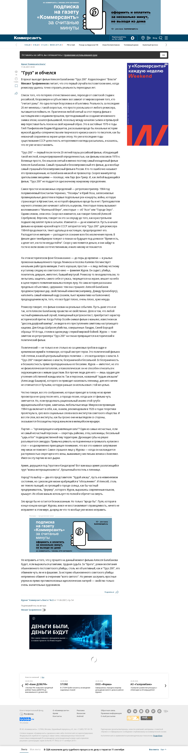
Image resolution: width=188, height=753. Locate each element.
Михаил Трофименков (31, 609)
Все (43, 677)
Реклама (81, 710)
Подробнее (157, 735)
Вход (155, 38)
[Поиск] (161, 38)
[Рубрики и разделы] (166, 38)
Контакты (57, 716)
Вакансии (81, 713)
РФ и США (71, 45)
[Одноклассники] (147, 711)
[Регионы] (143, 38)
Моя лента (35, 749)
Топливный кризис (131, 45)
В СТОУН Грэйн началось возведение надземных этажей (75, 688)
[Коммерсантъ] (27, 38)
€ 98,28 (36, 45)
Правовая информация (111, 713)
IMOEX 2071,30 (56, 45)
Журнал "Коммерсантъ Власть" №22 (37, 600)
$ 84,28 (27, 45)
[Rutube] (153, 711)
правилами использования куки (80, 55)
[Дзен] (141, 711)
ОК (163, 55)
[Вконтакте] (135, 711)
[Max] (159, 711)
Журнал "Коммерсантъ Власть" (33, 64)
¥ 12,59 (44, 45)
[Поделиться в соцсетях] (16, 93)
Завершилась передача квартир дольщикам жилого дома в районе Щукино (109, 689)
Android (80, 716)
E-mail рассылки (108, 716)
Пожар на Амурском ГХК (88, 45)
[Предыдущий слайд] (22, 685)
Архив (55, 713)
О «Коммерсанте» (61, 710)
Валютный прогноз (150, 45)
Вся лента (154, 749)
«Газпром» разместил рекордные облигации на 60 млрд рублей (143, 688)
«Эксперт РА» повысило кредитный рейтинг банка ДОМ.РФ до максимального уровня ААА (39, 689)
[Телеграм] (129, 711)
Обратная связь (108, 710)
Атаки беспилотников (111, 45)
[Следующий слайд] (165, 685)
